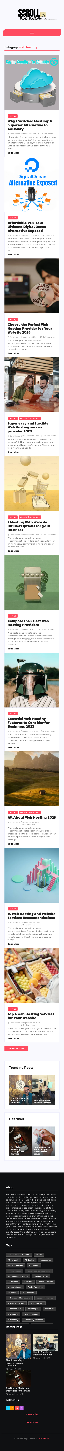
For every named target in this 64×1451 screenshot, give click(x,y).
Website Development (30, 418)
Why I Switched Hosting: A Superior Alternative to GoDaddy (30, 125)
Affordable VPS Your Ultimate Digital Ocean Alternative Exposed (27, 227)
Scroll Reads (44, 1438)
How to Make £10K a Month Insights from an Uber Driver (43, 1150)
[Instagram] (21, 1408)
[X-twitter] (12, 1408)
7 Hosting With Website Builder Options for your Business (29, 526)
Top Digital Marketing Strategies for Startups (17, 1150)
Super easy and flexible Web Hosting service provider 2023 (28, 427)
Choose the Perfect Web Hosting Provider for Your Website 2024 (30, 328)
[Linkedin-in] (17, 1408)
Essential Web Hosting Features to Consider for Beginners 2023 (29, 723)
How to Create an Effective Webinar (42, 1101)
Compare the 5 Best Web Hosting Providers (28, 623)
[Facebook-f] (8, 1408)
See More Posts (16, 1048)
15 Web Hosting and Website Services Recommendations (32, 916)
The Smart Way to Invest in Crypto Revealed (19, 1100)
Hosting (12, 116)
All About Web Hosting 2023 (32, 817)
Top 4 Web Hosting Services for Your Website (31, 1016)
